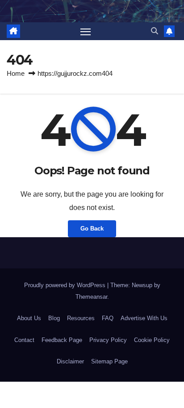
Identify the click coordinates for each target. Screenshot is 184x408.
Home (16, 73)
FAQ (107, 318)
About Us (29, 318)
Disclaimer (70, 361)
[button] (154, 31)
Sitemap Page (109, 361)
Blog (54, 318)
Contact (24, 340)
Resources (81, 318)
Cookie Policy (152, 340)
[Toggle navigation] (86, 31)
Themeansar (91, 296)
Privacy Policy (108, 340)
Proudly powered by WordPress (65, 285)
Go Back (92, 228)
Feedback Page (62, 340)
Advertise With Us (144, 318)
